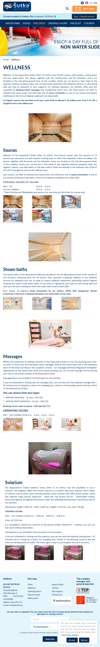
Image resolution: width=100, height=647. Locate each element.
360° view (88, 8)
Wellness (39, 23)
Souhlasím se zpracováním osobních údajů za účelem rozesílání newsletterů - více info (51, 632)
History (55, 587)
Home (6, 59)
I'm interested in (41, 626)
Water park (13, 23)
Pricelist (75, 23)
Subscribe (50, 638)
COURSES (89, 23)
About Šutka (57, 584)
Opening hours (57, 23)
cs (91, 3)
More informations (70, 635)
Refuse (84, 640)
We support (57, 591)
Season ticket (34, 594)
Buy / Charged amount (84, 16)
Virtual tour (57, 594)
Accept (72, 640)
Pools (26, 23)
